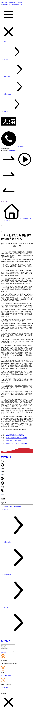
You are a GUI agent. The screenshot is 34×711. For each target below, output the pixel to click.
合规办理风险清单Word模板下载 (15, 435)
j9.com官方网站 (24, 218)
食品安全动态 (4, 201)
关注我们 (6, 457)
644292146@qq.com (6, 675)
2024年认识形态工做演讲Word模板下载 (16, 438)
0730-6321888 (20, 146)
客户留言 (6, 641)
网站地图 (17, 690)
